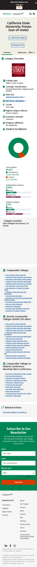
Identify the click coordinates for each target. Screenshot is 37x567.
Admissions (22, 52)
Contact (23, 514)
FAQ (21, 518)
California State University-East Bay (17, 343)
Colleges (5, 508)
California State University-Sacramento (19, 277)
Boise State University (13, 387)
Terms (22, 528)
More (31, 52)
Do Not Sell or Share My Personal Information (27, 536)
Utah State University (13, 391)
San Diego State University (14, 389)
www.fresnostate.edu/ (14, 97)
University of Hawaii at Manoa (16, 311)
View (19, 7)
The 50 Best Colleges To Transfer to (15, 412)
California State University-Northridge (18, 282)
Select (5, 473)
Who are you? (6, 468)
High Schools (7, 512)
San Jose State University (14, 304)
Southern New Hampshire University (17, 309)
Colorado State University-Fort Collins (18, 394)
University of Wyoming (13, 396)
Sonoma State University (14, 350)
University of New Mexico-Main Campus (19, 279)
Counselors (6, 505)
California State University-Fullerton (18, 345)
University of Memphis (13, 306)
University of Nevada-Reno (15, 383)
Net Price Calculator (15, 101)
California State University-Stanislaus (18, 358)
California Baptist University (15, 347)
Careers (23, 507)
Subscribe (18, 482)
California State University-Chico (16, 341)
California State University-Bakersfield (18, 302)
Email (3, 459)
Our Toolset (24, 504)
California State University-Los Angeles (19, 284)
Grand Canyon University (14, 385)
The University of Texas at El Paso (17, 286)
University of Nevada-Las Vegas (16, 380)
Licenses (23, 531)
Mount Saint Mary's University (15, 356)
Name (3, 449)
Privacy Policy (25, 524)
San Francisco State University (16, 275)
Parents (5, 515)
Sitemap (23, 521)
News (22, 511)
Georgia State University (14, 296)
